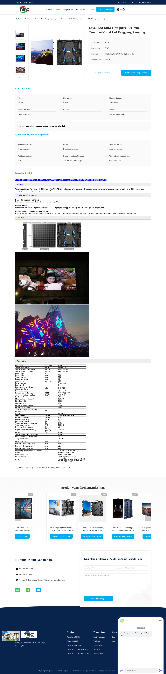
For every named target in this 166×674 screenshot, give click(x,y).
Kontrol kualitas (99, 645)
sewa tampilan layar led (28, 467)
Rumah (49, 9)
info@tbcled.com (25, 574)
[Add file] (121, 670)
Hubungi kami (98, 653)
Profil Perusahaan (99, 637)
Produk (57, 9)
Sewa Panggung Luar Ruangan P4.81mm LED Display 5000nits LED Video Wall (36, 530)
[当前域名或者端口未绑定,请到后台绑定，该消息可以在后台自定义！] (129, 508)
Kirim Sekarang (97, 598)
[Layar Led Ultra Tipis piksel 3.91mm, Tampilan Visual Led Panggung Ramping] (56, 52)
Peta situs (96, 649)
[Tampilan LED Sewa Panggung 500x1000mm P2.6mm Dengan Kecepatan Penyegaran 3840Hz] (98, 508)
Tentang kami (81, 9)
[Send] (160, 670)
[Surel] (41, 592)
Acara (91, 9)
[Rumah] (24, 9)
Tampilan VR (68, 9)
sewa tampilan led (63, 467)
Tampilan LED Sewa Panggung (41, 19)
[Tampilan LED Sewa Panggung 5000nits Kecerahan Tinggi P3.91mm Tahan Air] (67, 508)
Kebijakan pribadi (43, 671)
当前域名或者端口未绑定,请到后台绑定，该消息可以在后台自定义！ (129, 530)
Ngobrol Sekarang (105, 9)
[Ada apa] (20, 592)
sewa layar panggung (47, 467)
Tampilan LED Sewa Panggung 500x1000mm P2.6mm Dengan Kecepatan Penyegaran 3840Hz (98, 530)
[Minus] (160, 620)
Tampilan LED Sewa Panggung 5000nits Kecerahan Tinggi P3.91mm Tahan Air (67, 530)
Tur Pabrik (97, 641)
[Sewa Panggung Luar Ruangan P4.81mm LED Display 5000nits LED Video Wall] (36, 508)
